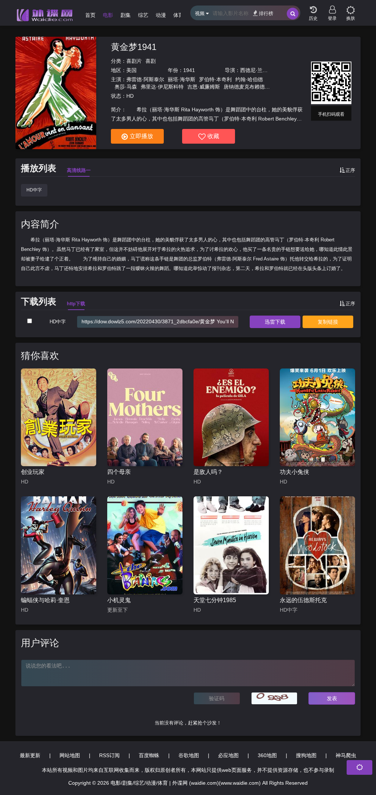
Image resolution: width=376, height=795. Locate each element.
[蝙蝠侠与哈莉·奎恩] (58, 545)
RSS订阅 (109, 755)
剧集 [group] (125, 15)
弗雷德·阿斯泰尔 (145, 79)
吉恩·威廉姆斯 (203, 87)
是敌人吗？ (208, 472)
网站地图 (69, 755)
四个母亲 (119, 472)
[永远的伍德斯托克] (317, 545)
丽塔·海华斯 (181, 79)
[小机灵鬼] (144, 545)
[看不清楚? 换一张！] (274, 698)
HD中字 (34, 190)
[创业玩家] (58, 417)
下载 (275, 322)
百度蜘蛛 (149, 755)
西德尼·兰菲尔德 (259, 70)
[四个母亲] (144, 417)
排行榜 (266, 13)
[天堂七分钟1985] (231, 545)
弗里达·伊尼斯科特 (162, 87)
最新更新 (30, 755)
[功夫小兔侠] (317, 417)
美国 (131, 70)
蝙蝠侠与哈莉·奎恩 (45, 600)
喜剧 (150, 61)
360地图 (267, 755)
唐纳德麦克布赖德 (244, 87)
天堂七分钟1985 (215, 600)
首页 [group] (90, 15)
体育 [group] (178, 15)
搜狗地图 (306, 755)
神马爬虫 (346, 755)
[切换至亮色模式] (350, 7)
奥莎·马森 (126, 87)
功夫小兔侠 (294, 472)
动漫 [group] (161, 15)
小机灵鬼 (119, 600)
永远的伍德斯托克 (303, 600)
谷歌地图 (188, 755)
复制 (328, 322)
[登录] (332, 7)
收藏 (213, 136)
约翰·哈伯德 (249, 79)
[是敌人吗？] (231, 417)
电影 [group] (108, 15)
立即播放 (141, 136)
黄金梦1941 (133, 47)
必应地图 (228, 755)
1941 (189, 70)
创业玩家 (32, 472)
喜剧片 (134, 61)
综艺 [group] (143, 15)
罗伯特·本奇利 (215, 79)
